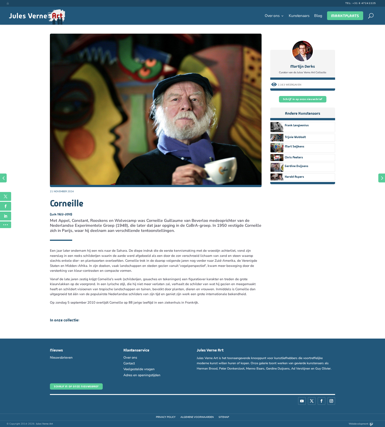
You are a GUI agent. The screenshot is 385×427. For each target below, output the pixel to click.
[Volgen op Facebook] (321, 401)
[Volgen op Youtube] (302, 401)
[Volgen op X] (311, 401)
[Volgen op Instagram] (331, 401)
